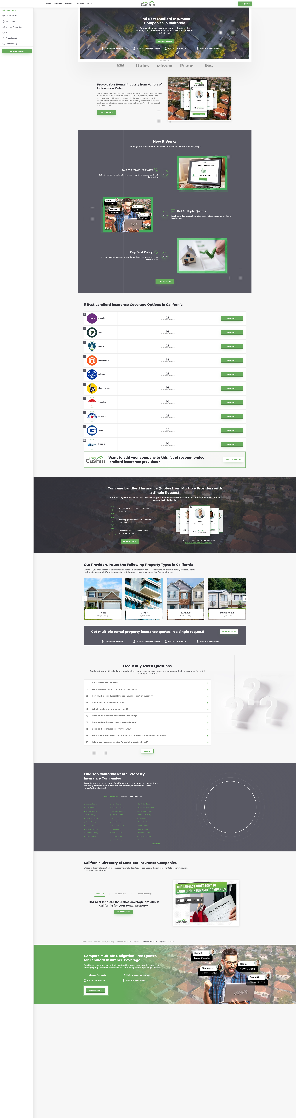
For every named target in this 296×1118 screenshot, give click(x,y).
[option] (120, 66)
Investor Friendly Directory (104, 942)
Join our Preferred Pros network (198, 543)
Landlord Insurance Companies (128, 942)
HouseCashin (87, 942)
